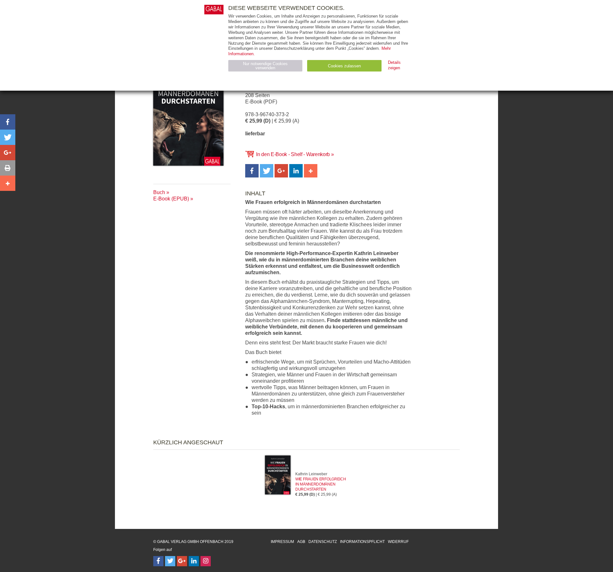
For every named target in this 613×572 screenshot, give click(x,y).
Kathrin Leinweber (311, 474)
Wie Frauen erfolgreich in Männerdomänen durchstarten (320, 484)
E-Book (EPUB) (171, 198)
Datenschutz (322, 541)
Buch (159, 192)
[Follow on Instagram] (206, 561)
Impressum (282, 541)
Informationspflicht (362, 541)
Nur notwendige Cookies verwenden (265, 65)
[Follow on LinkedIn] (194, 561)
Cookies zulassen (344, 66)
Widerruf (398, 541)
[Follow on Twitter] (170, 561)
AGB (301, 541)
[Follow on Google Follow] (182, 561)
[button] (252, 170)
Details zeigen (394, 65)
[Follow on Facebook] (158, 561)
